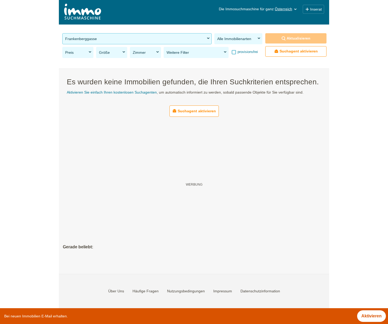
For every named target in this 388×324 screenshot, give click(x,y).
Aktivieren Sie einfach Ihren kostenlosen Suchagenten (112, 92)
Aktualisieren (298, 38)
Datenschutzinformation (260, 291)
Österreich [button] (283, 9)
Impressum (222, 291)
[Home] (82, 12)
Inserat (316, 9)
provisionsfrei (247, 52)
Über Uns (116, 291)
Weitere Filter (178, 52)
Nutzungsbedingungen (186, 291)
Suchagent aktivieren (299, 51)
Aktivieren (371, 316)
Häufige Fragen (146, 291)
